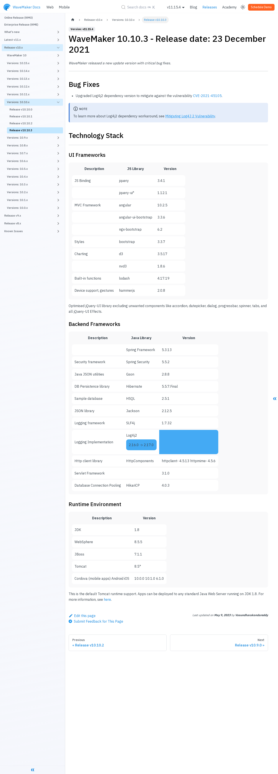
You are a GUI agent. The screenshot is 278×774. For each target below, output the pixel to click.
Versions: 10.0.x (17, 208)
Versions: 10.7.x (17, 153)
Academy (229, 7)
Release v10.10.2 (21, 123)
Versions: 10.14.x (18, 71)
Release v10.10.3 (21, 130)
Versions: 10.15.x (18, 63)
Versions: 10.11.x (18, 94)
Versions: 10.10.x (18, 102)
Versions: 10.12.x (18, 86)
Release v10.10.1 (21, 116)
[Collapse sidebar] (32, 769)
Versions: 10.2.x (17, 192)
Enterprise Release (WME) (21, 24)
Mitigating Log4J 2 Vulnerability (190, 116)
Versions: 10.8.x (17, 145)
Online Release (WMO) (18, 17)
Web (50, 7)
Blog (193, 7)
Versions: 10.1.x (17, 200)
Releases (209, 7)
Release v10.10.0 (21, 109)
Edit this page (85, 616)
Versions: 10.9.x (17, 137)
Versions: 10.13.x (18, 79)
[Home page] (73, 19)
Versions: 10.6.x (17, 161)
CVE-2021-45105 (207, 96)
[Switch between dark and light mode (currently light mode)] (242, 7)
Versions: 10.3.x (17, 184)
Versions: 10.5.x (17, 169)
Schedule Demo (261, 7)
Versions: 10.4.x (17, 176)
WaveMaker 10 (16, 55)
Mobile (64, 7)
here (107, 599)
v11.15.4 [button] (174, 7)
